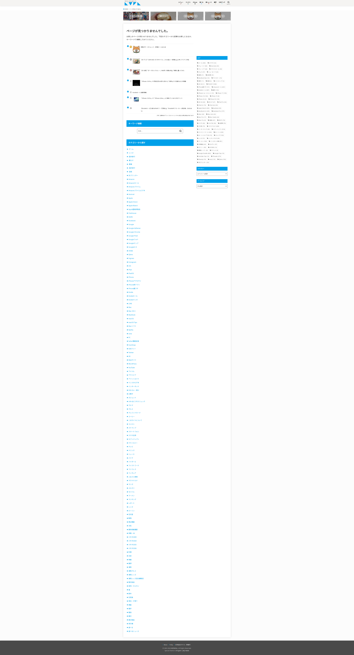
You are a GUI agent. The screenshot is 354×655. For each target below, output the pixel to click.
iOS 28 (201, 84)
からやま (212, 123)
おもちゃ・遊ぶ (134, 390)
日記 (130, 556)
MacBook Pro (218, 111)
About (165, 645)
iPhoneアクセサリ (135, 281)
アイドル (132, 371)
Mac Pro (202, 117)
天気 (130, 526)
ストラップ (132, 428)
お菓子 (131, 394)
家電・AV (132, 533)
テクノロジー (133, 443)
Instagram (132, 262)
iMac (201, 114)
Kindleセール (133, 296)
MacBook (132, 315)
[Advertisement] (212, 40)
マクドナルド (133, 481)
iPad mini (214, 105)
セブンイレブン (134, 439)
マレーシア (203, 69)
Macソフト (132, 326)
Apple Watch (133, 206)
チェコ (202, 72)
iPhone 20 (202, 99)
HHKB (131, 251)
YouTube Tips (204, 156)
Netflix (131, 330)
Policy (171, 645)
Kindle (131, 292)
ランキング (132, 499)
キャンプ (219, 135)
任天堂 (131, 514)
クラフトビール (216, 69)
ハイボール (132, 462)
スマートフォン (134, 432)
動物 (130, 518)
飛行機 (131, 624)
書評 (130, 563)
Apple (131, 198)
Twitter (131, 353)
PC (129, 337)
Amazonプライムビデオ (137, 191)
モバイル (132, 492)
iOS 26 (202, 102)
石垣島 (131, 597)
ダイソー (202, 147)
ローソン (132, 511)
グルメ (131, 409)
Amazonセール (134, 183)
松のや (222, 120)
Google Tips (219, 153)
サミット (214, 150)
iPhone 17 (222, 93)
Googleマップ (133, 243)
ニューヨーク (213, 72)
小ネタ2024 (133, 541)
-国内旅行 (132, 157)
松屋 (212, 120)
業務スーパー (203, 150)
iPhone (131, 277)
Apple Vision (133, 202)
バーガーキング (204, 129)
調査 (130, 605)
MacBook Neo (204, 78)
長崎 (209, 81)
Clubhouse (132, 213)
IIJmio (131, 255)
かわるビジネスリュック (137, 401)
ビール (202, 63)
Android (131, 194)
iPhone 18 (203, 96)
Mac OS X (132, 311)
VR (129, 356)
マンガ (131, 484)
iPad (130, 270)
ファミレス (132, 469)
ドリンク (132, 450)
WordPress (133, 364)
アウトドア (132, 375)
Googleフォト (133, 239)
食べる (131, 627)
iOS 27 (212, 102)
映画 (130, 560)
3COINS (213, 147)
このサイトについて (135, 420)
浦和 (130, 567)
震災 (130, 616)
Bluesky (202, 159)
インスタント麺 (216, 141)
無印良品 (132, 582)
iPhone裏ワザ (133, 289)
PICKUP (212, 84)
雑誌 (130, 612)
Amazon (131, 179)
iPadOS (131, 273)
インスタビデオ (134, 383)
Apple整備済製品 (134, 209)
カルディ (213, 144)
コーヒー (132, 417)
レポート (132, 503)
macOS (131, 319)
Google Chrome (134, 232)
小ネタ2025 (133, 545)
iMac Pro (202, 120)
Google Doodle (205, 153)
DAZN (131, 217)
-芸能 (130, 172)
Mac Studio (214, 117)
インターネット (134, 386)
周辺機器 (132, 522)
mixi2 (212, 159)
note (130, 334)
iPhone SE (214, 99)
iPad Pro (223, 102)
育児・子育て (133, 601)
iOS (130, 266)
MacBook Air (204, 111)
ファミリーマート (205, 132)
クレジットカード (135, 413)
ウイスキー (217, 78)
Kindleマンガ (133, 300)
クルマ (131, 405)
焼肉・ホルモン (134, 586)
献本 (130, 594)
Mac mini (212, 114)
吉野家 (222, 123)
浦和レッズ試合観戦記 (136, 579)
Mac (130, 307)
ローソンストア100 (205, 135)
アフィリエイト (134, 379)
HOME (126, 9)
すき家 (202, 126)
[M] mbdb (186, 650)
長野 (201, 75)
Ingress (131, 258)
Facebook (132, 221)
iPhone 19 (215, 96)
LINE (130, 304)
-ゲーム (131, 149)
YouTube (132, 368)
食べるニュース (134, 631)
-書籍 (130, 164)
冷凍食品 (202, 144)
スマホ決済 (132, 435)
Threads (217, 156)
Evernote (215, 66)
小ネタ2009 (133, 537)
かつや (202, 123)
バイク (131, 458)
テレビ (131, 447)
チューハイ (203, 66)
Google (131, 224)
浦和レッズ (132, 575)
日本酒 (210, 75)
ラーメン (132, 496)
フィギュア (132, 473)
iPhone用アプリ (134, 285)
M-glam (178, 650)
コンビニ (132, 424)
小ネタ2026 (133, 548)
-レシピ (131, 153)
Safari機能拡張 (134, 341)
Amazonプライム (134, 187)
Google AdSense (134, 228)
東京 (201, 81)
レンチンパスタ (214, 138)
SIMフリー (132, 349)
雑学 (130, 609)
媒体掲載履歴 (133, 530)
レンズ (131, 507)
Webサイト (132, 360)
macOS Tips (133, 322)
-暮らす (131, 160)
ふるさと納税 (133, 477)
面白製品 (132, 620)
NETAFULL (174, 648)
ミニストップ (219, 81)
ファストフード (134, 465)
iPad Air (202, 105)
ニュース (132, 454)
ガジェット (132, 398)
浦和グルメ (132, 571)
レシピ (202, 138)
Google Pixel (133, 236)
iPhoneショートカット (206, 93)
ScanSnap (132, 345)
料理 (130, 552)
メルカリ (132, 488)
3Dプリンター (133, 175)
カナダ (212, 63)
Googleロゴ (133, 247)
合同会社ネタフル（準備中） (183, 645)
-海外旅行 (132, 168)
